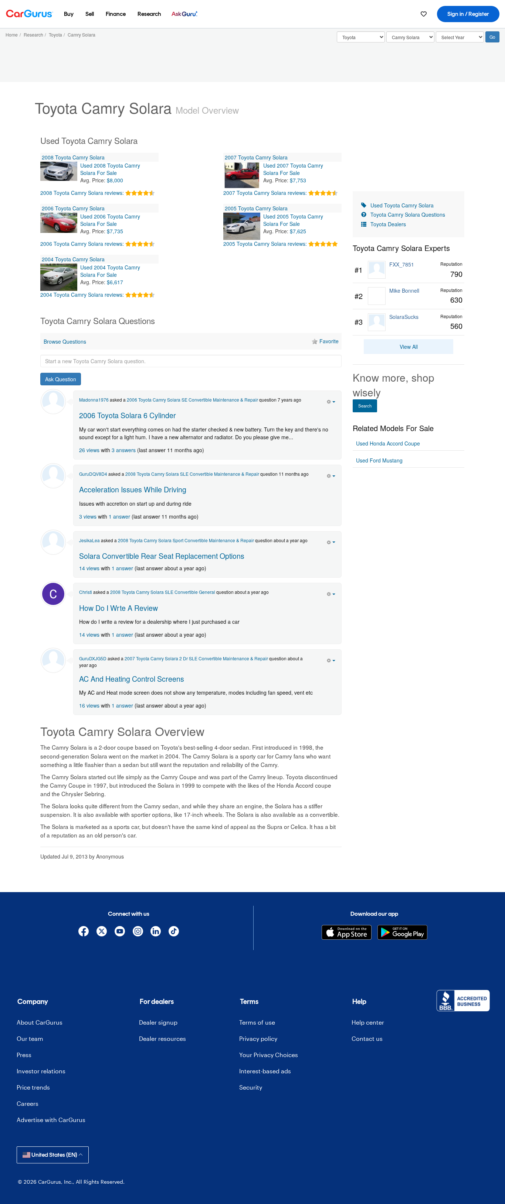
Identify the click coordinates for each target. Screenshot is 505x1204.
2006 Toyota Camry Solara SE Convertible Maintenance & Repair (192, 399)
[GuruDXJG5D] (53, 660)
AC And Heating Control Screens (131, 678)
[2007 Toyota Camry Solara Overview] (241, 175)
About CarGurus (39, 1022)
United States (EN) (54, 1154)
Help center (368, 1022)
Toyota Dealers (388, 224)
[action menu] (331, 401)
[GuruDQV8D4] (53, 476)
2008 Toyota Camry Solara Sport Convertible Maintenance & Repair (186, 540)
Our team (30, 1038)
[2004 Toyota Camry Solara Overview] (58, 277)
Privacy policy (258, 1038)
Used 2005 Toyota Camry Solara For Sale (293, 220)
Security (250, 1087)
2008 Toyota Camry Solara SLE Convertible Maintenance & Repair (192, 474)
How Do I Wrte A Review (118, 607)
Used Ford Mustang (379, 460)
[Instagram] (138, 932)
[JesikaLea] (53, 542)
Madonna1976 (94, 399)
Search (365, 406)
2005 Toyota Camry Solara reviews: (265, 243)
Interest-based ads (265, 1070)
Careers (27, 1103)
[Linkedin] (156, 932)
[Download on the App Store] (347, 932)
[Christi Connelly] (53, 594)
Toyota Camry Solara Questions (407, 214)
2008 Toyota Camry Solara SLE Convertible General (162, 592)
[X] (102, 932)
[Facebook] (84, 932)
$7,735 (115, 231)
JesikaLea (89, 540)
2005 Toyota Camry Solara (256, 208)
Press (24, 1054)
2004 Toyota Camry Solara (73, 259)
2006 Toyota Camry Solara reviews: (82, 243)
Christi (85, 592)
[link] (408, 270)
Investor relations (41, 1070)
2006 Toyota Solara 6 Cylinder (127, 415)
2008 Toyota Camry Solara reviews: (82, 192)
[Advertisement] (191, 875)
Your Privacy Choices (268, 1054)
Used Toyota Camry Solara (402, 205)
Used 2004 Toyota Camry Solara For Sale (110, 271)
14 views (89, 568)
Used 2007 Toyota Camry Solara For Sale (293, 169)
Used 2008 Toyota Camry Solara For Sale (110, 169)
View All (409, 346)
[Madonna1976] (53, 402)
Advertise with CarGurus (51, 1119)
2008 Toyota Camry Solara (73, 157)
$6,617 (115, 282)
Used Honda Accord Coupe (388, 443)
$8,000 (115, 180)
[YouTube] (120, 932)
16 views (89, 705)
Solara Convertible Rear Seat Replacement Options (161, 555)
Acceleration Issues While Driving (132, 489)
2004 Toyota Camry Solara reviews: (82, 294)
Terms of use (257, 1022)
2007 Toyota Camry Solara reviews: (265, 192)
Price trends (33, 1087)
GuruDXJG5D (92, 658)
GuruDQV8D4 (93, 474)
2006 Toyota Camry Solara (73, 208)
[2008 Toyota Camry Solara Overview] (58, 175)
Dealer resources (162, 1038)
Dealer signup (158, 1022)
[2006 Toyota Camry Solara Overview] (58, 226)
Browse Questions (65, 341)
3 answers (124, 450)
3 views (87, 516)
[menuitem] (68, 14)
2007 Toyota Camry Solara (256, 157)
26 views (89, 450)
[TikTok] (174, 932)
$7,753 (298, 180)
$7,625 (298, 231)
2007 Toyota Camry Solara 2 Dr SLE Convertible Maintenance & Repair (196, 658)
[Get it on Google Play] (402, 932)
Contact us (367, 1038)
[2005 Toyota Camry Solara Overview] (241, 226)
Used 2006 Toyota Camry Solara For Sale (110, 220)
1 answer (119, 516)
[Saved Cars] (423, 14)
